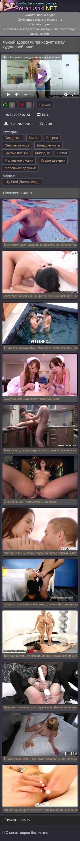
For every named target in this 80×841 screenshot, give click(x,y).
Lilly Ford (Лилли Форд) (22, 182)
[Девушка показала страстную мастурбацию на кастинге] (40, 683)
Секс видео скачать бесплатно (40, 19)
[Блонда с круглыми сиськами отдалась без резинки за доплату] (40, 580)
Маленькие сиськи (19, 160)
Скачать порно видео (40, 15)
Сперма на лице (17, 145)
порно (44, 33)
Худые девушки (53, 160)
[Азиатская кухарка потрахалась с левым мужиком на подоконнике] (40, 426)
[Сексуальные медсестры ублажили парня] (40, 375)
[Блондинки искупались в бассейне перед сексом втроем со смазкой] (40, 323)
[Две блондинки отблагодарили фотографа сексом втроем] (40, 631)
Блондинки (13, 138)
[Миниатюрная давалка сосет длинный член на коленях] (40, 786)
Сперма (52, 138)
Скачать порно (40, 24)
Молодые (42, 153)
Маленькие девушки (20, 168)
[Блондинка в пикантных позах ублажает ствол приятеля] (40, 734)
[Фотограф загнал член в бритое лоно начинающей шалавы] (40, 272)
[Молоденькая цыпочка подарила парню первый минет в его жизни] (40, 529)
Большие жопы (48, 145)
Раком (62, 153)
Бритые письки (16, 153)
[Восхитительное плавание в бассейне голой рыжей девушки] (40, 220)
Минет (34, 138)
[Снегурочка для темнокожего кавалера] (40, 477)
